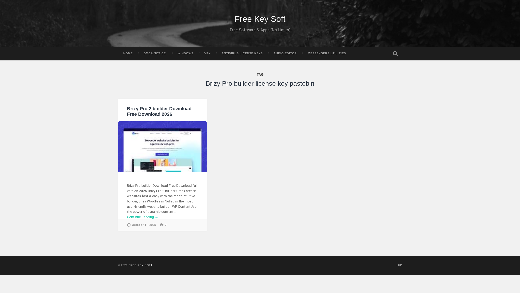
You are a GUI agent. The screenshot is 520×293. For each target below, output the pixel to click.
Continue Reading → (142, 217)
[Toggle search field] (395, 53)
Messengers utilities (327, 53)
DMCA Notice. (155, 53)
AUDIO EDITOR (285, 53)
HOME (128, 53)
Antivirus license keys (242, 53)
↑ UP (398, 265)
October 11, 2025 (144, 225)
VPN (207, 53)
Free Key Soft (260, 19)
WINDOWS (185, 53)
